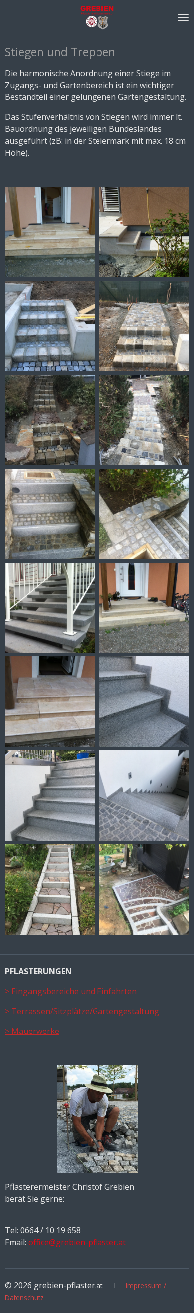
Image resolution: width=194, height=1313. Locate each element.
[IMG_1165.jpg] (50, 608)
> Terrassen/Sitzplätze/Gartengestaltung (82, 1011)
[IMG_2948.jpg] (144, 796)
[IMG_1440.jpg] (50, 702)
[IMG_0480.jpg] (50, 420)
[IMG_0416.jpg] (144, 326)
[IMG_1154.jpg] (50, 514)
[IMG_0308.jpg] (50, 326)
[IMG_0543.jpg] (144, 420)
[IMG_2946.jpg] (50, 796)
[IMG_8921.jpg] (144, 890)
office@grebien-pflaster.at (77, 1242)
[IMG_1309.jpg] (144, 608)
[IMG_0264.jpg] (144, 232)
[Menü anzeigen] (183, 17)
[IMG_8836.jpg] (50, 890)
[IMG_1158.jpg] (144, 514)
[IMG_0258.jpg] (50, 232)
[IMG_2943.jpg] (144, 702)
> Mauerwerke (32, 1031)
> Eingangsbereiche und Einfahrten (71, 991)
